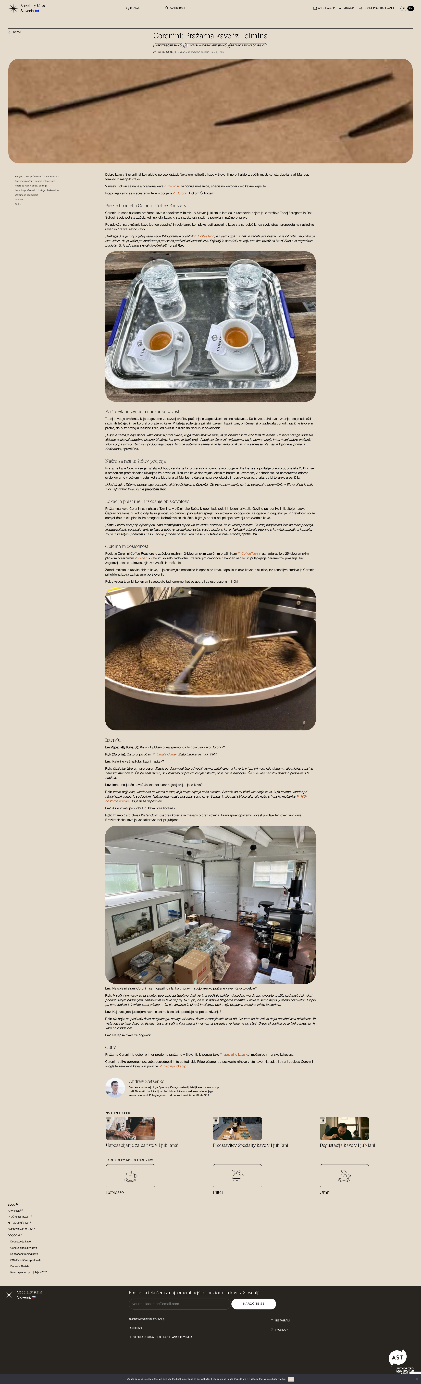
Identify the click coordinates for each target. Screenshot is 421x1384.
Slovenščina (404, 8)
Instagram (282, 1320)
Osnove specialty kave (23, 1248)
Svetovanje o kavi (21, 1229)
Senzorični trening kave (24, 1254)
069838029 (135, 1328)
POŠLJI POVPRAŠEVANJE (379, 8)
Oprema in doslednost (26, 195)
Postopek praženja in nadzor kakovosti (35, 181)
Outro (18, 204)
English (410, 8)
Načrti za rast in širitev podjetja (31, 186)
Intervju (19, 200)
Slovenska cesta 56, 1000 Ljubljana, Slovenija (160, 1337)
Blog (13, 1205)
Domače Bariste (19, 1266)
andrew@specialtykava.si (336, 8)
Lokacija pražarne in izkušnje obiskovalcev (37, 190)
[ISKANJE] (126, 8)
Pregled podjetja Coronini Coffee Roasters (37, 177)
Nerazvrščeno (19, 1223)
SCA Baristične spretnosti (25, 1260)
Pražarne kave (20, 1217)
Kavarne (15, 1211)
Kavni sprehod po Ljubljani (28, 1272)
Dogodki (15, 1236)
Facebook (281, 1329)
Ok (291, 1379)
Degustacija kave (20, 1242)
